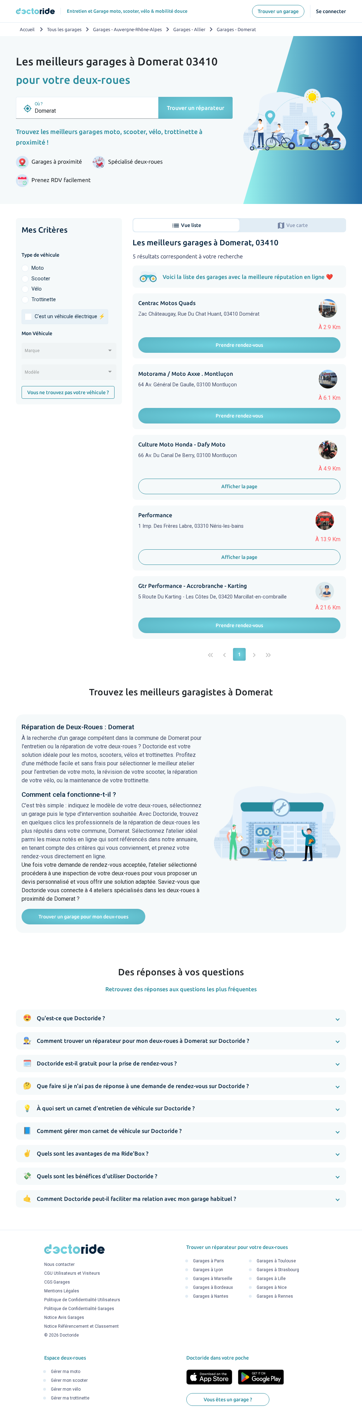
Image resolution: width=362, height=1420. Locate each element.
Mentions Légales (61, 1290)
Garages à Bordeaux (213, 1287)
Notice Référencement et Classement (81, 1326)
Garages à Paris (208, 1260)
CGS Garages (57, 1282)
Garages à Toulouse (276, 1260)
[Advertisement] (69, 457)
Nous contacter (59, 1264)
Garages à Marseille (212, 1278)
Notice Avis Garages (64, 1317)
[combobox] (69, 353)
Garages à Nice (272, 1287)
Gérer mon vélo (66, 1389)
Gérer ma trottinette (70, 1398)
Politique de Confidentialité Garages (79, 1308)
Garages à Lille (271, 1278)
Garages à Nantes (210, 1296)
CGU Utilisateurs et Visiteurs (72, 1273)
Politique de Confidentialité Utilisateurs (82, 1299)
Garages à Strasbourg (278, 1269)
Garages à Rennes (275, 1296)
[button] (181, 1018)
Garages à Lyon (208, 1269)
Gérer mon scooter (69, 1380)
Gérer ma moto (65, 1371)
